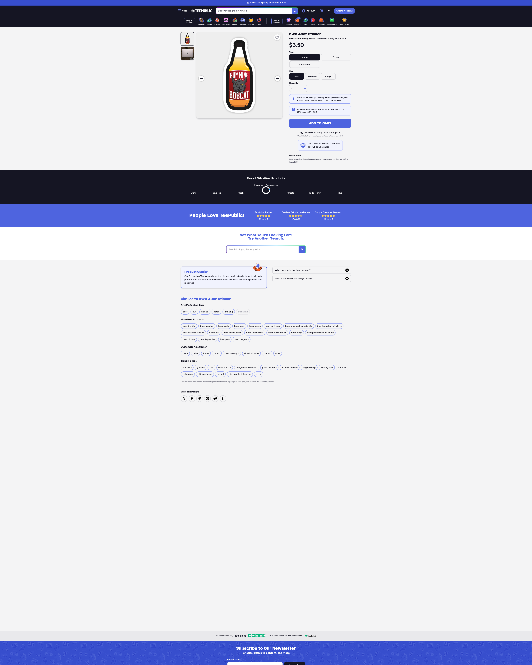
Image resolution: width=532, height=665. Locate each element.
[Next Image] (277, 78)
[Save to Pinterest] (207, 398)
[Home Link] (201, 10)
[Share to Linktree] (199, 398)
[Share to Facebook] (192, 398)
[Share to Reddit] (215, 398)
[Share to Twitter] (184, 398)
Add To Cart (320, 123)
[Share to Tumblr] (223, 398)
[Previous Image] (201, 78)
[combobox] (254, 11)
